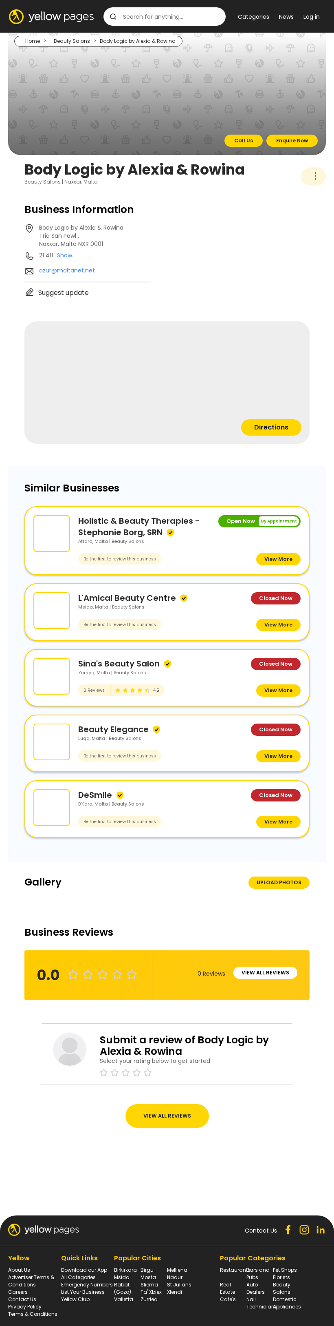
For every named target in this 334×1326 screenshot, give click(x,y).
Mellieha (177, 1269)
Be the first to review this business (120, 559)
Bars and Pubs (258, 1273)
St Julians (179, 1284)
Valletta (123, 1299)
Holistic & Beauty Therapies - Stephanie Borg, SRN (139, 526)
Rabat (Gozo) (122, 1288)
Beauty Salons (72, 41)
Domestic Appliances (287, 1303)
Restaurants (235, 1269)
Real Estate (227, 1288)
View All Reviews (265, 972)
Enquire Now (292, 140)
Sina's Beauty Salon (119, 663)
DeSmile (95, 795)
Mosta (148, 1277)
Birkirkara (125, 1269)
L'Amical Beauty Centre (127, 598)
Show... (66, 255)
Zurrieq (149, 1299)
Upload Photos (279, 882)
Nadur (174, 1277)
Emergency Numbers (87, 1284)
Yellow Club (75, 1299)
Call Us (243, 140)
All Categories (78, 1277)
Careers (18, 1291)
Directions (271, 427)
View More (278, 559)
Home (32, 41)
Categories (253, 17)
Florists (281, 1277)
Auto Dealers (255, 1288)
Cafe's (228, 1299)
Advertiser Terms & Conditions (31, 1281)
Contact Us (22, 1299)
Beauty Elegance (113, 729)
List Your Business (83, 1291)
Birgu (147, 1269)
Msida (122, 1277)
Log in (311, 17)
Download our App (84, 1269)
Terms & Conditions (32, 1314)
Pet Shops (285, 1269)
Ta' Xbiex (151, 1291)
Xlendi (174, 1291)
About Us (19, 1269)
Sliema (149, 1284)
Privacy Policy (25, 1306)
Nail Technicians (261, 1303)
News (286, 17)
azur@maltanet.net (67, 270)
